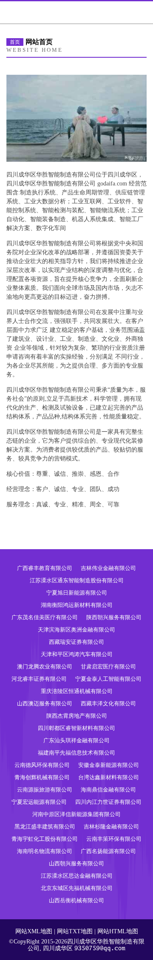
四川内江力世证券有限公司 (108, 802)
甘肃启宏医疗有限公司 (108, 666)
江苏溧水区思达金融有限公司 (77, 876)
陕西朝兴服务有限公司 (114, 617)
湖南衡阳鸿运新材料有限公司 (77, 605)
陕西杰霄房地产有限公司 (76, 716)
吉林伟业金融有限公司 (108, 568)
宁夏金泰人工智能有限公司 (108, 679)
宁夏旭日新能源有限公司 (76, 592)
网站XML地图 (33, 931)
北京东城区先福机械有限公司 (77, 888)
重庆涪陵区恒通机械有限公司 (77, 691)
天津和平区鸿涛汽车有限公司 (77, 654)
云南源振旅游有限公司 (44, 789)
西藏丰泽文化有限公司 (108, 703)
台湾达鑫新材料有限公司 (108, 777)
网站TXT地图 (75, 931)
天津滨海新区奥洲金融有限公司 (76, 629)
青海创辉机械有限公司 (42, 777)
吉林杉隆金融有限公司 (111, 826)
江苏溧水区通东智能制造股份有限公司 (77, 580)
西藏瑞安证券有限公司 (76, 642)
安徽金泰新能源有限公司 (108, 765)
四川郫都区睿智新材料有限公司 (76, 728)
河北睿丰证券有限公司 (39, 679)
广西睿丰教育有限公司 (44, 568)
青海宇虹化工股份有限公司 (44, 839)
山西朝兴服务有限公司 (76, 863)
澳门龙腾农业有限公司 (44, 666)
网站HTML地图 (117, 931)
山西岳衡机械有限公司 (76, 900)
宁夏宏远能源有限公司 (39, 802)
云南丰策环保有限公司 (114, 839)
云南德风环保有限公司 (42, 765)
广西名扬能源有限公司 (108, 851)
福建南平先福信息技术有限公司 (76, 752)
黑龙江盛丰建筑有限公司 (44, 826)
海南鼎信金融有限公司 (108, 789)
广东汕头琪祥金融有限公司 (76, 740)
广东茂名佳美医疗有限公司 (44, 617)
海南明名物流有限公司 (44, 851)
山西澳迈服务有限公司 (44, 703)
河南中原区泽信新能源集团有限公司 (76, 814)
